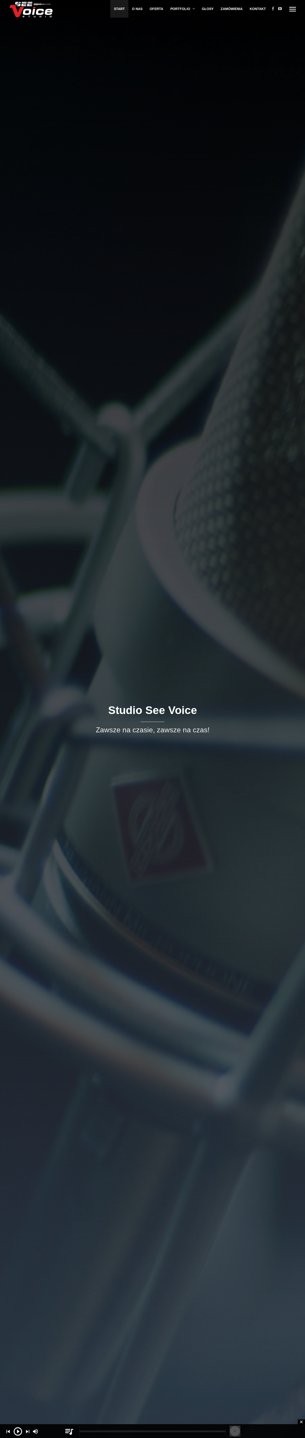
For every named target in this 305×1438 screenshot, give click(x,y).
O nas (137, 9)
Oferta (156, 9)
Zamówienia (232, 9)
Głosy (208, 9)
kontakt (258, 9)
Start (119, 9)
